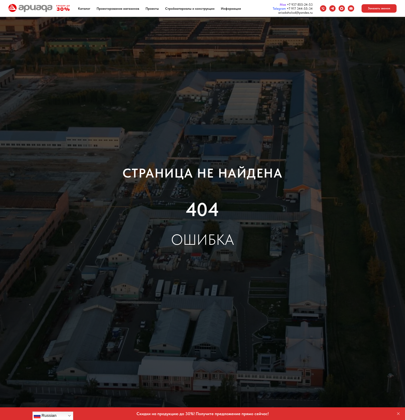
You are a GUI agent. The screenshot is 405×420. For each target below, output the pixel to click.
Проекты (152, 9)
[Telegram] (332, 8)
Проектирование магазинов (118, 9)
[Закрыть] (398, 413)
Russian (48, 415)
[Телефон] (323, 8)
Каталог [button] (84, 9)
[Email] (351, 8)
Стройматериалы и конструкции (190, 9)
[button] (379, 8)
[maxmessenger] (342, 8)
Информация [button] (231, 9)
